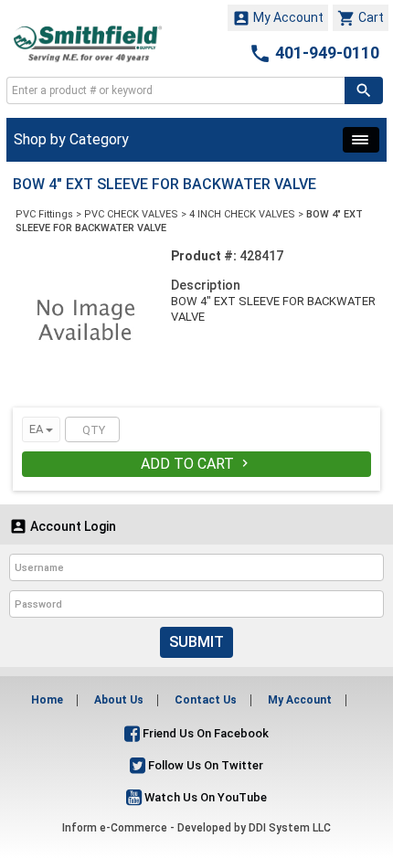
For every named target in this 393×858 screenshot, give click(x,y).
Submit (196, 642)
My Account (278, 18)
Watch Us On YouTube (204, 797)
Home (47, 700)
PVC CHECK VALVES (131, 214)
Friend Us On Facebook (204, 733)
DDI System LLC (290, 827)
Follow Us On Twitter (204, 765)
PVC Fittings (44, 214)
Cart (360, 18)
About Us (118, 700)
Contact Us (206, 700)
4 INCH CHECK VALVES (242, 214)
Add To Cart (196, 463)
